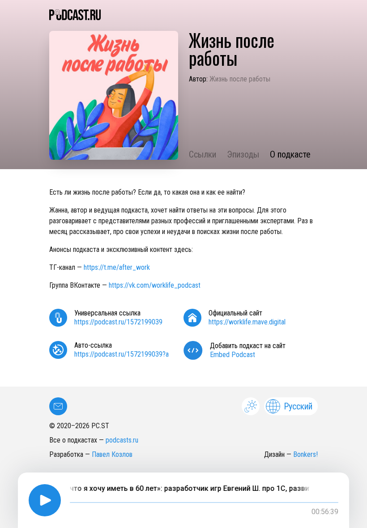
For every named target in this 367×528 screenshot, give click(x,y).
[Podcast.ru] (183, 14)
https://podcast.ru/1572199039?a (121, 354)
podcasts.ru (122, 440)
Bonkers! (305, 454)
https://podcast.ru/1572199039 (118, 322)
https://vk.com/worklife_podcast (155, 285)
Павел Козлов (112, 454)
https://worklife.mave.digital (247, 322)
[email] (58, 406)
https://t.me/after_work (117, 267)
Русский (298, 406)
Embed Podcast (232, 354)
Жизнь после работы (239, 79)
